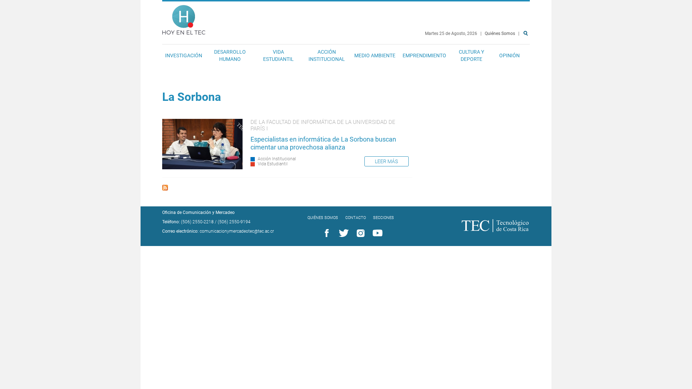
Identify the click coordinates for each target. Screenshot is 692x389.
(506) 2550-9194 (234, 221)
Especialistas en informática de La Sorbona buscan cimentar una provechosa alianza (323, 143)
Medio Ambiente (374, 55)
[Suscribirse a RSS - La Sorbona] (165, 188)
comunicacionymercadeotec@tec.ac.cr (237, 231)
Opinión (509, 55)
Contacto (355, 217)
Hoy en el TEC (183, 18)
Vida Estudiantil (278, 55)
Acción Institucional (327, 55)
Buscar (527, 56)
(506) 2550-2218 (197, 221)
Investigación (183, 55)
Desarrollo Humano (230, 55)
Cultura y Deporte (471, 55)
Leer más (386, 161)
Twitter (342, 233)
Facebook (325, 233)
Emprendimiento (424, 55)
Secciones (383, 217)
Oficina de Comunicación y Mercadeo (198, 212)
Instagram (359, 233)
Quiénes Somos (500, 33)
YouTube (376, 233)
